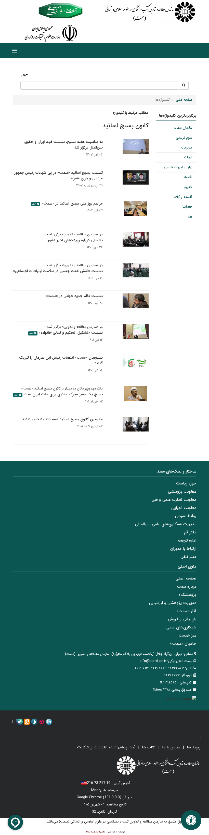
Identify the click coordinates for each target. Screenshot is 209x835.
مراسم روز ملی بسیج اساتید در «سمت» (72, 203)
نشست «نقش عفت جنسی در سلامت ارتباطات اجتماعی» (58, 271)
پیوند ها (194, 747)
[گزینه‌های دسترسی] (191, 820)
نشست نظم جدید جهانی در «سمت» (74, 296)
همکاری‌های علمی (181, 627)
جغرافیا (187, 206)
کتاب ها (148, 747)
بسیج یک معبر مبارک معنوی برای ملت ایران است (63, 394)
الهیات (188, 157)
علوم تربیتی (184, 137)
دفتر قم (190, 532)
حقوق (188, 187)
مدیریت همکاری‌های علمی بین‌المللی (165, 524)
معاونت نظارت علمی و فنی (174, 499)
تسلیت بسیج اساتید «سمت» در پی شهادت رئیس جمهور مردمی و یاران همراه (58, 176)
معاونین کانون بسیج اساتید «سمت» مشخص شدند (62, 419)
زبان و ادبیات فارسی (178, 167)
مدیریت (186, 147)
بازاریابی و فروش (182, 619)
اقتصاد (187, 177)
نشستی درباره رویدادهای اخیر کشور (75, 240)
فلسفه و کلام (183, 197)
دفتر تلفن (188, 557)
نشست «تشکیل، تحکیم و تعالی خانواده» (71, 333)
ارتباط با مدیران (183, 548)
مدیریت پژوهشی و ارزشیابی (172, 603)
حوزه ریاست (186, 483)
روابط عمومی (185, 516)
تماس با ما (171, 747)
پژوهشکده (187, 594)
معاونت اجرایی (183, 508)
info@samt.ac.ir (153, 661)
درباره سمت (186, 586)
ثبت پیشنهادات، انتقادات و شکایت (106, 747)
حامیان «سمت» (183, 643)
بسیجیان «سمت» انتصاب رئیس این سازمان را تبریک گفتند (61, 361)
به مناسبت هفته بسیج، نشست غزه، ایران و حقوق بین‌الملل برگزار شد (63, 145)
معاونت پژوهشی (182, 491)
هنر (190, 216)
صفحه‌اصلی (184, 99)
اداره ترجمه (187, 540)
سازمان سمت (183, 127)
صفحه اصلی (186, 578)
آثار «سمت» (186, 611)
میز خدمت (187, 635)
